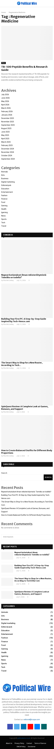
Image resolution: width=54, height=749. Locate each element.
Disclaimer (31, 746)
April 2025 (5, 139)
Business (4, 178)
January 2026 (6, 115)
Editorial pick (6, 185)
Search (4, 473)
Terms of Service (40, 743)
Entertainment (7, 192)
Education (5, 189)
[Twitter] (17, 726)
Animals (4, 172)
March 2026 (6, 108)
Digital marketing (8, 182)
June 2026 (5, 98)
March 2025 (6, 142)
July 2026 (5, 95)
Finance (4, 199)
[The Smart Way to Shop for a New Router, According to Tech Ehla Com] (27, 344)
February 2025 (7, 145)
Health (3, 209)
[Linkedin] (23, 726)
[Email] (37, 726)
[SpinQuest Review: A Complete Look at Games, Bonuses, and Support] (27, 388)
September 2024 (8, 159)
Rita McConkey (8, 280)
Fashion (4, 195)
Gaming (4, 206)
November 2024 (7, 152)
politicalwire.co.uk (23, 738)
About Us (9, 743)
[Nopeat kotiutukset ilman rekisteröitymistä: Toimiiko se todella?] (27, 257)
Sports (4, 219)
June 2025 (5, 132)
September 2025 (8, 125)
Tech (3, 223)
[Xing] (44, 726)
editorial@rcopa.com (31, 719)
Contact (29, 743)
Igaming (4, 212)
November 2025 (7, 122)
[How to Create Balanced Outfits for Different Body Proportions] (27, 432)
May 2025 (5, 135)
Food (3, 202)
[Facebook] (10, 726)
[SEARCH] (50, 536)
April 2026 (5, 105)
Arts (3, 175)
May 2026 (5, 101)
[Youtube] (30, 726)
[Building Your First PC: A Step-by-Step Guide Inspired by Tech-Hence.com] (27, 301)
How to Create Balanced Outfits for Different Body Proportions (26, 515)
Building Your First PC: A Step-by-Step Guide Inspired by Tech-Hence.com (23, 320)
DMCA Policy (21, 746)
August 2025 (6, 128)
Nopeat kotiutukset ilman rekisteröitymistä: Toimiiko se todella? (26, 492)
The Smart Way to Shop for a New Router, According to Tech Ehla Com (33, 579)
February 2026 (7, 111)
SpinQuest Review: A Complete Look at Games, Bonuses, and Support (31, 593)
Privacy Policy (19, 743)
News (3, 63)
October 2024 (6, 156)
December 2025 (7, 118)
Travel (3, 226)
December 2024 (7, 149)
